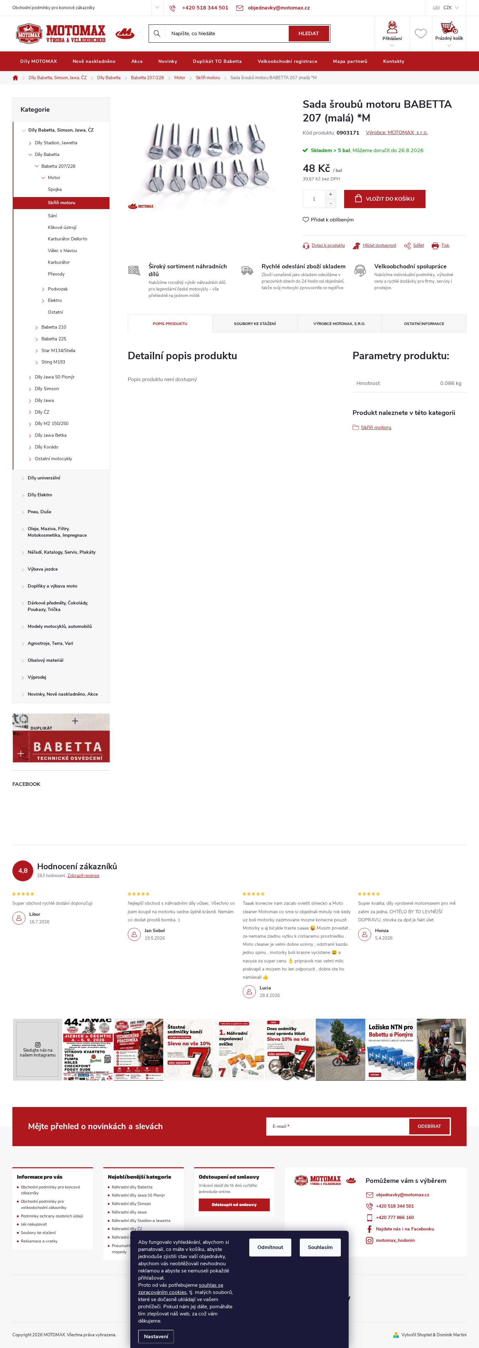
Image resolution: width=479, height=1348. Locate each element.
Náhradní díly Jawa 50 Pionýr (138, 1195)
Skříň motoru (61, 203)
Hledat (308, 33)
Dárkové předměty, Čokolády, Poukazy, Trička (58, 606)
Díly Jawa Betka (50, 435)
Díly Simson (47, 389)
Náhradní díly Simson (131, 1203)
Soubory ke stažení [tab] (255, 323)
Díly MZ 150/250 (51, 423)
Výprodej (37, 677)
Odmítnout (270, 1247)
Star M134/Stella (58, 351)
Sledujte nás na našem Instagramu (37, 1052)
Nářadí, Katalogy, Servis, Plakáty (61, 552)
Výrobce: (397, 132)
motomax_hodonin (395, 1240)
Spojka (55, 189)
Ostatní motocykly (53, 459)
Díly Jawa (44, 400)
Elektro (55, 300)
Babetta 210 (53, 327)
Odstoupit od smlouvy (234, 1204)
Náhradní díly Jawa (129, 1212)
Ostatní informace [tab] (424, 323)
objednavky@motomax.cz (402, 1195)
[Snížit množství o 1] (330, 203)
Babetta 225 (53, 339)
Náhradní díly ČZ (127, 1228)
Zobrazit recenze (83, 876)
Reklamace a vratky (39, 1241)
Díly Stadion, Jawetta (56, 143)
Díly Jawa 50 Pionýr (55, 377)
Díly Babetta (47, 154)
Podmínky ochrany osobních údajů (52, 1215)
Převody (56, 274)
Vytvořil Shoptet (416, 1335)
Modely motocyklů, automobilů (60, 626)
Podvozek (58, 289)
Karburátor (59, 262)
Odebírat (429, 1126)
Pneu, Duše (39, 512)
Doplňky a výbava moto (52, 586)
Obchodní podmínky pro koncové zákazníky (53, 8)
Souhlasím (320, 1247)
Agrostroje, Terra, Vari (50, 643)
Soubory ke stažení (38, 1232)
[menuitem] (38, 61)
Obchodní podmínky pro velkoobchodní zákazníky (43, 1204)
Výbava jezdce (43, 569)
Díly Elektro (40, 495)
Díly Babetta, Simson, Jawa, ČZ (61, 130)
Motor (54, 178)
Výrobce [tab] (339, 323)
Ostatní (55, 312)
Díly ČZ (42, 412)
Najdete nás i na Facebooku (405, 1229)
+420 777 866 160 (395, 1217)
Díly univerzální (44, 478)
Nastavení (156, 1336)
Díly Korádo (46, 447)
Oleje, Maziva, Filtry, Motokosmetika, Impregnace (57, 532)
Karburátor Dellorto (67, 239)
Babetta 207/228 (58, 166)
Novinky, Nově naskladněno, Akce (63, 694)
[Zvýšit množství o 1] (330, 194)
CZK (447, 8)
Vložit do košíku (390, 199)
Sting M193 (53, 362)
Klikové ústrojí (62, 227)
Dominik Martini (452, 1335)
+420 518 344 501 (395, 1206)
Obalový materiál (46, 660)
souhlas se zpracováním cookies (180, 1289)
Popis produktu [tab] (170, 323)
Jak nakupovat (34, 1224)
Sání (52, 216)
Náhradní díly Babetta (132, 1187)
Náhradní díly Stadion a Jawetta (141, 1220)
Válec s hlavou (62, 251)
